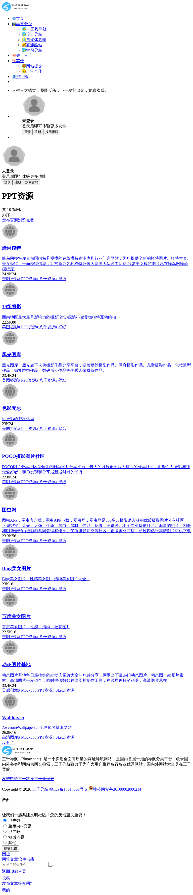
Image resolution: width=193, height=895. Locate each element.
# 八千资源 (45, 279)
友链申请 (10, 779)
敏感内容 (15, 837)
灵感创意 (10, 690)
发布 (6, 220)
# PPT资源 (27, 279)
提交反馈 (10, 848)
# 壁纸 (60, 279)
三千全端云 (44, 779)
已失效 (13, 820)
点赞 (30, 220)
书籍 (30, 859)
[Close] (4, 811)
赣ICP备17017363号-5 (68, 789)
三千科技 (26, 779)
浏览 (22, 220)
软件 (22, 859)
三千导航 (40, 789)
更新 (14, 220)
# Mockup (26, 690)
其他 (11, 842)
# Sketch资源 (63, 690)
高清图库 (10, 737)
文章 (14, 859)
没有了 (8, 742)
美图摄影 (10, 279)
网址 (6, 859)
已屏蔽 (13, 831)
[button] (6, 854)
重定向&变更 (19, 826)
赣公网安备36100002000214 (117, 789)
